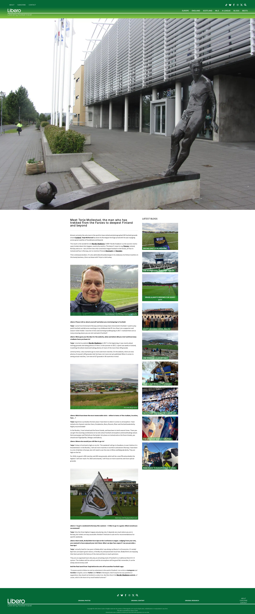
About (11, 5)
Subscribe (21, 5)
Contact (32, 5)
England (196, 11)
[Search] (137, 595)
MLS (217, 11)
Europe (185, 11)
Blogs (236, 11)
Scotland (207, 11)
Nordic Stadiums (95, 343)
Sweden (119, 251)
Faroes (126, 246)
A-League (226, 11)
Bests (245, 11)
